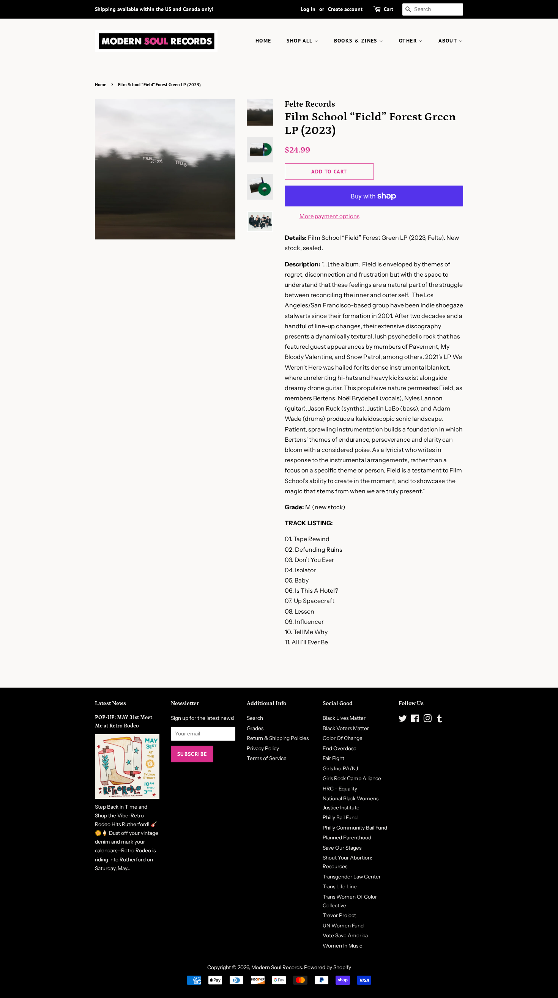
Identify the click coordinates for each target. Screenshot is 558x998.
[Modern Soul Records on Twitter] (403, 720)
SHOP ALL (300, 40)
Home (100, 84)
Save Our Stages (342, 848)
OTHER (409, 40)
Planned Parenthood (347, 837)
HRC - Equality (340, 788)
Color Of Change (343, 738)
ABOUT (448, 40)
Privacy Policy (263, 748)
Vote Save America (345, 935)
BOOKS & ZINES (357, 40)
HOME (263, 40)
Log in (308, 9)
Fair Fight (333, 758)
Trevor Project (339, 915)
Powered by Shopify (327, 967)
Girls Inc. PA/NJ (340, 768)
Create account (345, 9)
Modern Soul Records (276, 967)
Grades (255, 728)
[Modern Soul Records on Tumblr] (439, 720)
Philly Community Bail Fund (355, 828)
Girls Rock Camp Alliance (352, 778)
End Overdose (339, 748)
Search (255, 718)
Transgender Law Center (352, 877)
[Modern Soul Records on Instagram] (427, 720)
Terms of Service (267, 758)
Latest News (110, 703)
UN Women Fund (343, 925)
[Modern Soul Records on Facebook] (415, 720)
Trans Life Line (340, 886)
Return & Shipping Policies (278, 738)
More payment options (329, 216)
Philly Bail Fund (340, 817)
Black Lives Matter (344, 718)
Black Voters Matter (346, 728)
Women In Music (342, 946)
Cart (388, 9)
